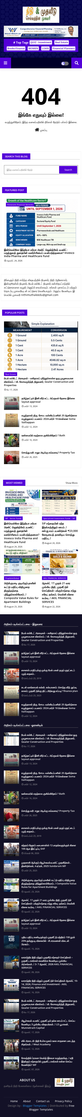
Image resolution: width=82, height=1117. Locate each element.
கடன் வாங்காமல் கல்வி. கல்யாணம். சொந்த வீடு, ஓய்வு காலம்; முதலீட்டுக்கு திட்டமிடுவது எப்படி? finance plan (49, 689)
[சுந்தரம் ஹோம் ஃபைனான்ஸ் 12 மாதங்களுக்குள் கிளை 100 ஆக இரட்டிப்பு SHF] (11, 849)
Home (14, 1101)
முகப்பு (43, 130)
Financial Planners (64, 48)
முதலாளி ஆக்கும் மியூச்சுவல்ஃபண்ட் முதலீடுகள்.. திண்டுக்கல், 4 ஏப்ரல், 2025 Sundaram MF (46, 864)
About (27, 1101)
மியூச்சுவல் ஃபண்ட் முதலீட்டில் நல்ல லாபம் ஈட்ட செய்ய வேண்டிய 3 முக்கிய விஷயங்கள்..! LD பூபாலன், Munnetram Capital (48, 1024)
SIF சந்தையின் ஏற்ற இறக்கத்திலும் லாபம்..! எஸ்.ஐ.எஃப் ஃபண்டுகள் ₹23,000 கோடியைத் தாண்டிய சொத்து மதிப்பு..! (60, 531)
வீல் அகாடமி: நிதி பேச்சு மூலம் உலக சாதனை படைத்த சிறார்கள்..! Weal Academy (48, 1042)
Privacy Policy (63, 1101)
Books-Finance (16, 48)
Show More (72, 482)
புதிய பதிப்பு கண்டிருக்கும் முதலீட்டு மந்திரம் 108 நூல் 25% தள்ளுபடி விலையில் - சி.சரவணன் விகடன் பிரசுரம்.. (48, 940)
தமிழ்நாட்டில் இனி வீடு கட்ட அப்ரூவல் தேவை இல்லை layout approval (48, 400)
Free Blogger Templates (52, 1107)
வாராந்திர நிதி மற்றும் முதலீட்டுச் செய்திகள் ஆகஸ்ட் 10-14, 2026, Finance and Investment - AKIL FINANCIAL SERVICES (49, 984)
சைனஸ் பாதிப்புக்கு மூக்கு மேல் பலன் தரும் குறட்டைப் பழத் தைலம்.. (48, 671)
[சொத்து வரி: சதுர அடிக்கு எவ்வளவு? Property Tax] (11, 457)
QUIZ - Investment (40, 42)
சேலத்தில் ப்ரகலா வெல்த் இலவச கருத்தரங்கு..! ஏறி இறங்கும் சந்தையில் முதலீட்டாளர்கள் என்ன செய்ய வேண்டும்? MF (47, 1061)
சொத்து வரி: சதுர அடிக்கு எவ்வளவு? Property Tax (48, 452)
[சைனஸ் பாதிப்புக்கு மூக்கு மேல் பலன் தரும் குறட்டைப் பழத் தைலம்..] (11, 675)
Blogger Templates (35, 1105)
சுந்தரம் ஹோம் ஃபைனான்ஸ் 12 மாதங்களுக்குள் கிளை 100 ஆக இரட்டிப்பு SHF (48, 847)
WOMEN (33, 48)
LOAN (45, 48)
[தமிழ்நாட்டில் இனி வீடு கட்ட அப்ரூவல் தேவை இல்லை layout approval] (11, 403)
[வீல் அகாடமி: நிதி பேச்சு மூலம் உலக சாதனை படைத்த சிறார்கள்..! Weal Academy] (11, 1045)
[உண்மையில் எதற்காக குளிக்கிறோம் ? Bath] (11, 440)
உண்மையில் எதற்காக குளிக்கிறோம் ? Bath (43, 435)
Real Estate (61, 42)
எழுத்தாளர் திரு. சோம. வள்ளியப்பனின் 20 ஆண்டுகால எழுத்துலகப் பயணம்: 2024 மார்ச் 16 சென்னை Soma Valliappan (49, 419)
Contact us (43, 1101)
